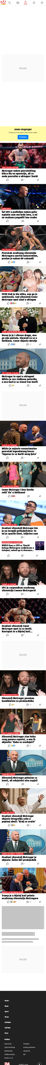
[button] (9, 2)
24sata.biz (26, 1051)
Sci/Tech (7, 1028)
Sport (7, 1011)
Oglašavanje (8, 1051)
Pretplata (26, 1044)
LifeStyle (8, 1022)
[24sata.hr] (3, 2)
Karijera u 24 (8, 1058)
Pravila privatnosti (29, 1047)
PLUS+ (7, 1001)
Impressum (8, 1044)
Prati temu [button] (23, 137)
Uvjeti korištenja (9, 1047)
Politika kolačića (9, 1054)
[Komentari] (23, 221)
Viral (6, 1033)
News (7, 1006)
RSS (24, 1054)
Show (7, 1017)
